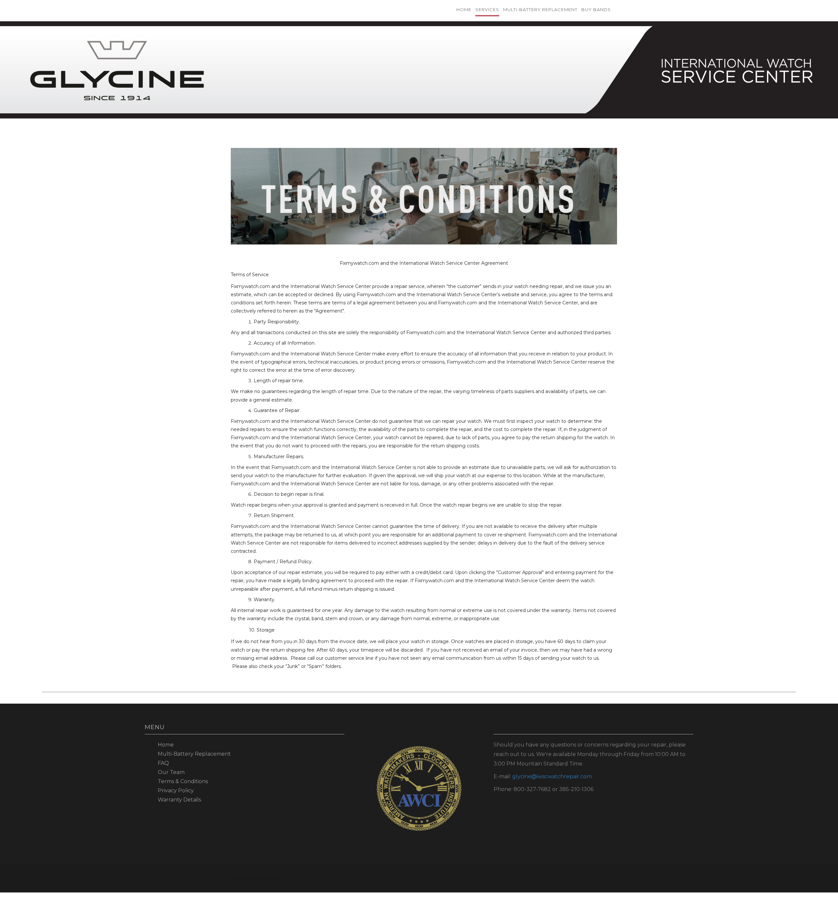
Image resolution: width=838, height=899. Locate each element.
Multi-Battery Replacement (540, 9)
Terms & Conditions (183, 781)
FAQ (163, 763)
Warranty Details (179, 800)
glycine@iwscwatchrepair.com (552, 776)
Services (487, 9)
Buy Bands (596, 9)
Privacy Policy (176, 790)
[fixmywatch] (272, 8)
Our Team (171, 772)
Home (463, 9)
